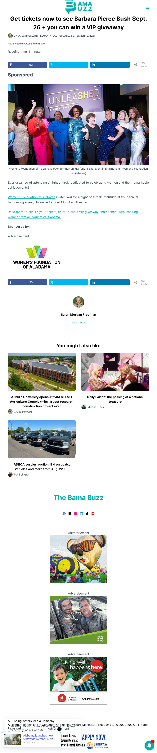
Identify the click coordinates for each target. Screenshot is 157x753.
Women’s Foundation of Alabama (31, 197)
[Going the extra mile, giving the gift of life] (78, 620)
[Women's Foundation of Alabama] (36, 256)
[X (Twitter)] (70, 513)
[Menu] (147, 7)
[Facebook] (64, 513)
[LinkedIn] (81, 513)
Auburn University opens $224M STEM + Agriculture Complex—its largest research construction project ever (42, 401)
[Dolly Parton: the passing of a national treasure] (115, 372)
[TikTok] (87, 513)
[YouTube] (93, 513)
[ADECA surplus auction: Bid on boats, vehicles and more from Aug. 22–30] (42, 439)
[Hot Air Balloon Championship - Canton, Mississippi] (78, 559)
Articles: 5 (78, 322)
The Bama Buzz (78, 498)
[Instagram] (75, 513)
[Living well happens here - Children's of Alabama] (78, 680)
